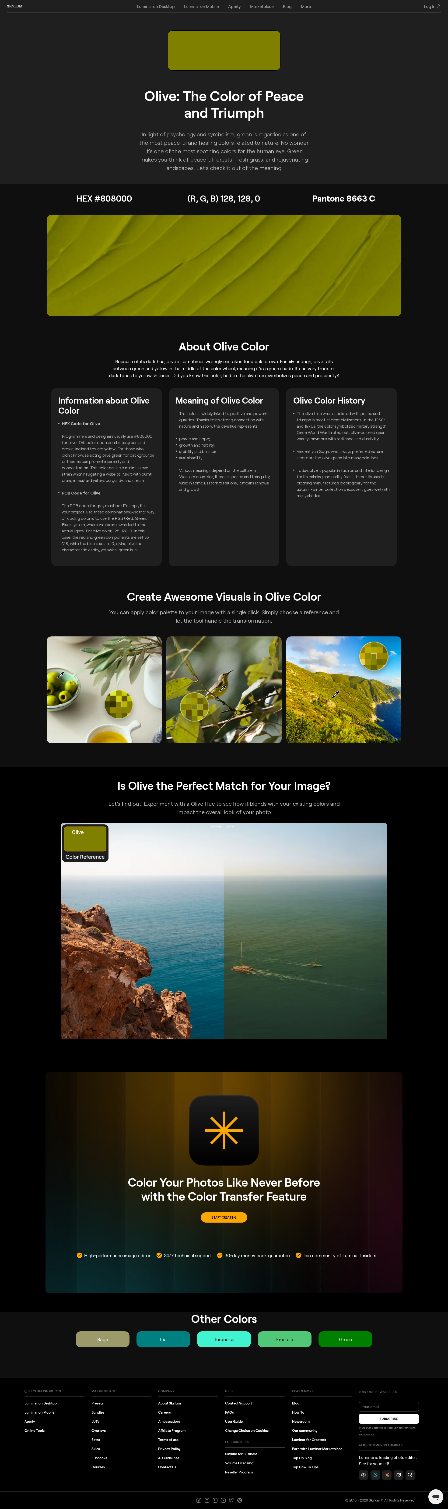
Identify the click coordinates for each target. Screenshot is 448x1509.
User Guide (234, 1421)
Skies (95, 1449)
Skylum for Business (241, 1454)
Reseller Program (239, 1472)
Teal (163, 1339)
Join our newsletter (378, 1392)
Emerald (284, 1339)
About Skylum (169, 1403)
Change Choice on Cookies (247, 1430)
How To (298, 1412)
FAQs (229, 1412)
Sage (102, 1339)
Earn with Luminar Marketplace (317, 1449)
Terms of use (168, 1439)
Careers (164, 1412)
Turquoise (224, 1339)
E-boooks (99, 1458)
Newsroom (301, 1421)
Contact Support (238, 1403)
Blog (295, 1403)
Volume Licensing (239, 1463)
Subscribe (389, 1419)
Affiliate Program (172, 1430)
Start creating (224, 1217)
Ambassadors (169, 1421)
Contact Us (167, 1467)
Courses (98, 1467)
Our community (305, 1430)
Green (345, 1339)
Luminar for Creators (309, 1439)
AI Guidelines (168, 1458)
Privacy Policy (169, 1449)
